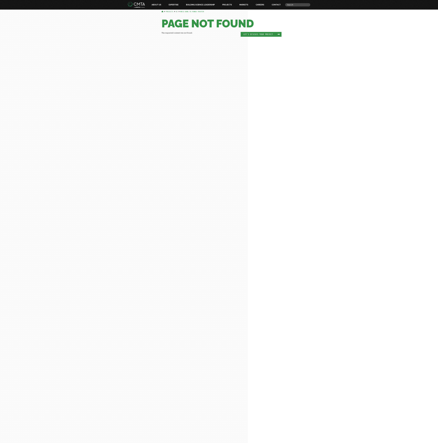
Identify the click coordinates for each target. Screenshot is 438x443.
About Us (156, 5)
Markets (243, 5)
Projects (227, 5)
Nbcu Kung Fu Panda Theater (192, 11)
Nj (177, 11)
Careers (260, 5)
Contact (276, 5)
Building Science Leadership (200, 5)
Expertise (174, 5)
